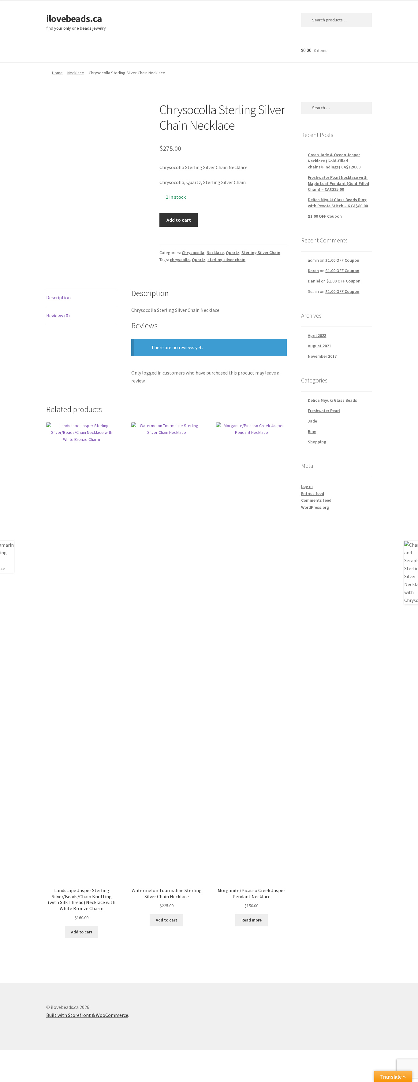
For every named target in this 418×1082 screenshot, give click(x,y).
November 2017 (322, 356)
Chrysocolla (193, 252)
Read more (251, 920)
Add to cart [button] (81, 932)
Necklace (75, 73)
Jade (312, 421)
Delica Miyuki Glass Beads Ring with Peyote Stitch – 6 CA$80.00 (338, 203)
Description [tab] (58, 297)
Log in (307, 486)
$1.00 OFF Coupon (325, 216)
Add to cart (178, 220)
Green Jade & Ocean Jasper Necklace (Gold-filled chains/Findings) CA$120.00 (334, 161)
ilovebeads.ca (74, 19)
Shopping (317, 442)
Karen (313, 270)
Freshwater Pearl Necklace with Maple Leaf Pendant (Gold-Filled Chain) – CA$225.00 (338, 183)
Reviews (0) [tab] (58, 315)
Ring (312, 431)
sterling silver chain (226, 259)
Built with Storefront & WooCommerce (87, 1015)
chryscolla (180, 259)
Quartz (232, 252)
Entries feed (312, 493)
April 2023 (317, 335)
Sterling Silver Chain (260, 252)
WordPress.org (315, 507)
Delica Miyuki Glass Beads (332, 400)
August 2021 (319, 346)
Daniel (314, 281)
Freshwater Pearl (324, 410)
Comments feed (316, 500)
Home (57, 73)
